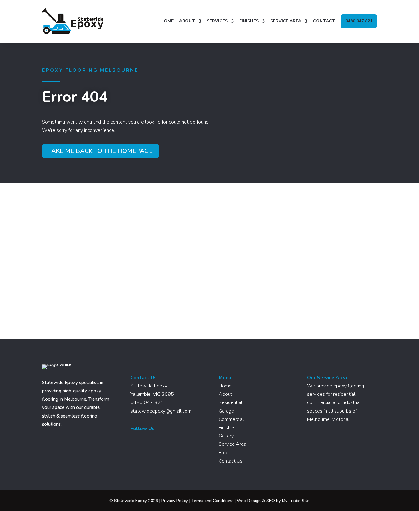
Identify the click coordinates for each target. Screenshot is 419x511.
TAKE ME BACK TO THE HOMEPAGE (100, 151)
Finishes (249, 21)
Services (217, 21)
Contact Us (231, 461)
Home (167, 21)
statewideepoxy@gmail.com (160, 411)
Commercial (231, 419)
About (187, 21)
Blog (224, 452)
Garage (226, 411)
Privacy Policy (174, 501)
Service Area (285, 21)
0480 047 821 (358, 21)
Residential (230, 402)
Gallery (226, 436)
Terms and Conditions (212, 501)
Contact (324, 21)
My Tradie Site (295, 501)
